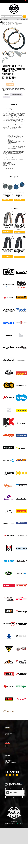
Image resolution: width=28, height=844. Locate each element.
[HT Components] (21, 372)
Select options (6, 231)
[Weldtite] (9, 686)
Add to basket (10, 84)
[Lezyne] (21, 422)
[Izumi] (9, 384)
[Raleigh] (9, 535)
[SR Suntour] (21, 573)
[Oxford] (21, 485)
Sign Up (14, 797)
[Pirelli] (21, 510)
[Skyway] (21, 560)
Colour (3, 80)
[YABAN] (9, 698)
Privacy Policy (8, 733)
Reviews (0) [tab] (6, 97)
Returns (7, 746)
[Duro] (21, 334)
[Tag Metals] (21, 623)
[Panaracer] (9, 497)
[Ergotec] (9, 347)
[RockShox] (9, 548)
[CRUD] (9, 309)
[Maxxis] (9, 435)
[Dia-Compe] (9, 322)
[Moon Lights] (21, 447)
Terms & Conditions (10, 732)
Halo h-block (10, 89)
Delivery (7, 745)
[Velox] (9, 673)
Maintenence (8, 760)
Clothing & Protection (10, 762)
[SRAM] (9, 585)
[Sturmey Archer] (9, 598)
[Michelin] (21, 435)
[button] (23, 28)
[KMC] (21, 397)
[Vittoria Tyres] (21, 673)
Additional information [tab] (16, 94)
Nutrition (7, 763)
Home (3, 22)
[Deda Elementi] (21, 309)
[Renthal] (21, 535)
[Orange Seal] (9, 485)
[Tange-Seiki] (9, 635)
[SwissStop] (21, 610)
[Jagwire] (21, 384)
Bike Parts (8, 22)
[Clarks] (9, 297)
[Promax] (9, 522)
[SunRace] (21, 598)
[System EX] (9, 623)
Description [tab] (6, 94)
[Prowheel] (21, 522)
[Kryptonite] (21, 410)
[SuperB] (9, 610)
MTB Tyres (14, 88)
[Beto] (21, 271)
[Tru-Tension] (9, 661)
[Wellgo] (21, 686)
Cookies (7, 734)
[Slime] (9, 573)
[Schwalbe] (21, 548)
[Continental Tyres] (21, 297)
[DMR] (9, 334)
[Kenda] (9, 397)
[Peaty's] (9, 510)
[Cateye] (21, 284)
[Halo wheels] (21, 359)
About (6, 730)
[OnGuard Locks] (21, 472)
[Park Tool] (21, 497)
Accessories (8, 759)
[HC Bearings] (9, 372)
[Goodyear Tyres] (21, 347)
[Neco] (21, 460)
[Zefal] (21, 698)
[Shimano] (9, 560)
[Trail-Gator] (21, 648)
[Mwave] (9, 460)
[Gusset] (9, 359)
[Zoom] (9, 711)
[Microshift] (9, 447)
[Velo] (21, 661)
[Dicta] (21, 322)
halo (6, 89)
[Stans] (21, 585)
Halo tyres (16, 89)
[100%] (9, 271)
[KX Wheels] (9, 422)
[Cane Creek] (9, 284)
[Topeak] (9, 648)
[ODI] (9, 472)
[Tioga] (21, 635)
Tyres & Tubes (14, 22)
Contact (7, 748)
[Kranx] (9, 410)
